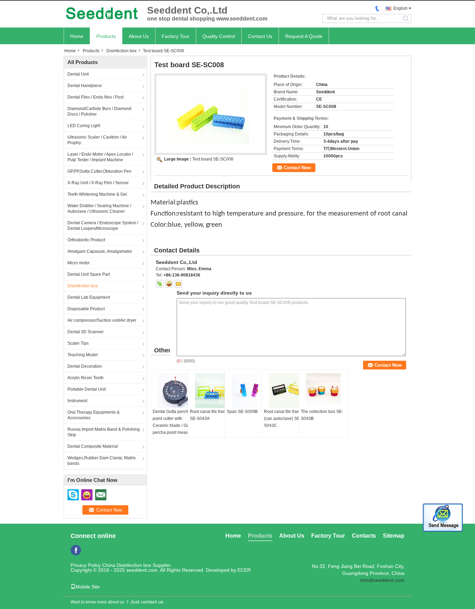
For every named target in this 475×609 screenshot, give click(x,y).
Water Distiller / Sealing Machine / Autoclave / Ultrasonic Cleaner (99, 208)
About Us (139, 36)
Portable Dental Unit (86, 389)
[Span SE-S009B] (249, 390)
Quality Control (218, 36)
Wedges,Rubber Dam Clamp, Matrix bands (101, 460)
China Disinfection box (126, 565)
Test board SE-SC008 (212, 159)
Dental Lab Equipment (88, 297)
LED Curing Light (83, 125)
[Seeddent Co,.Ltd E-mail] (178, 284)
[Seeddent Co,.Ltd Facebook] (76, 550)
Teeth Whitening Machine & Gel (97, 194)
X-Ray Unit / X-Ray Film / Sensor (98, 182)
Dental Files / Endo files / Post (95, 97)
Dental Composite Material (92, 446)
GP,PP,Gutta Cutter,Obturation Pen (99, 171)
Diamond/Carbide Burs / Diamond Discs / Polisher (99, 111)
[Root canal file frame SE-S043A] (212, 390)
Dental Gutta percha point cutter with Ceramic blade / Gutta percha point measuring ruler (175, 425)
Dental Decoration (84, 366)
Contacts (364, 536)
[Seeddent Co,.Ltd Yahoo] (169, 284)
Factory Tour (176, 36)
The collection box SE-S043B (322, 415)
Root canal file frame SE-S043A (209, 415)
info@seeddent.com (382, 580)
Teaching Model (82, 354)
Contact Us (260, 36)
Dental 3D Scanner (85, 331)
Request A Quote (303, 36)
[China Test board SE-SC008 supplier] (210, 114)
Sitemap (393, 536)
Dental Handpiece (84, 85)
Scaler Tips (78, 343)
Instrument (77, 400)
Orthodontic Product (86, 239)
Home (76, 36)
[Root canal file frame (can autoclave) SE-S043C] (286, 390)
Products (106, 36)
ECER (244, 570)
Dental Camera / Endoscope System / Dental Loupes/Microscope (102, 225)
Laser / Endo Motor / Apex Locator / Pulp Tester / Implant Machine (100, 157)
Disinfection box (121, 50)
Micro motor (78, 262)
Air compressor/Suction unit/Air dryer (101, 320)
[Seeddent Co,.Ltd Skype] (159, 284)
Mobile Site (87, 587)
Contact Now (297, 167)
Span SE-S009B (242, 411)
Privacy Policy (86, 565)
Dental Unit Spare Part (88, 274)
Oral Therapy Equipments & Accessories (93, 415)
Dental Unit (78, 74)
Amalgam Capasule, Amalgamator (99, 251)
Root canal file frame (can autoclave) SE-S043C (283, 418)
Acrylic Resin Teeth (85, 377)
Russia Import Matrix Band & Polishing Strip (103, 432)
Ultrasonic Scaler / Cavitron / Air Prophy (97, 140)
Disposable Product (86, 308)
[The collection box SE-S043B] (323, 390)
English (400, 8)
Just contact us (146, 601)
